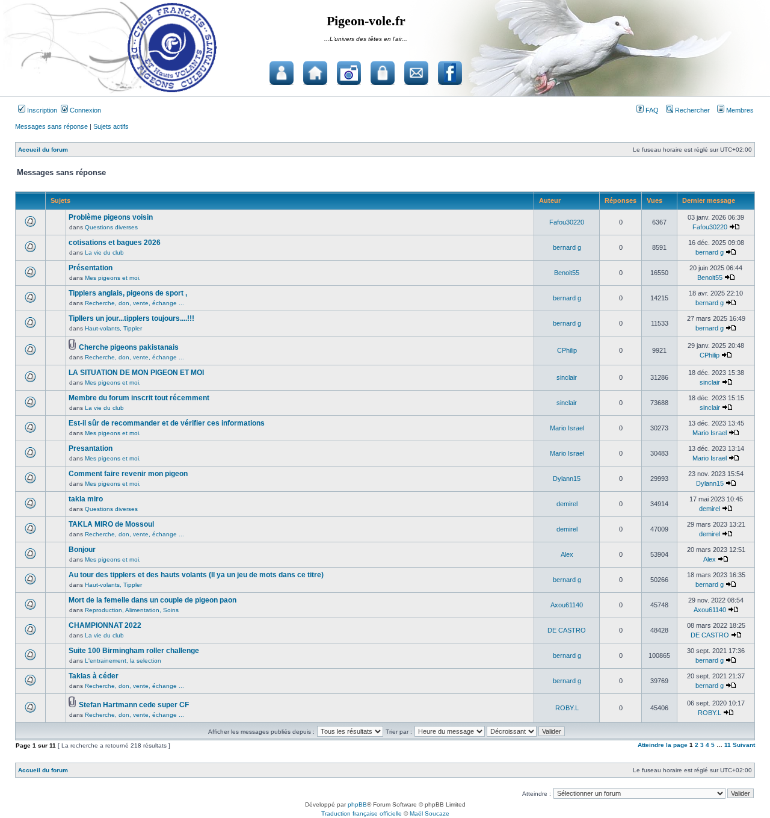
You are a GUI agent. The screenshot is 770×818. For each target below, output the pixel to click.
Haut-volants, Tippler (113, 328)
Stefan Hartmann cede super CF (134, 705)
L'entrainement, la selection (123, 660)
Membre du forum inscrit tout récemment (139, 398)
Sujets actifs (111, 126)
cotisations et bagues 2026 (115, 242)
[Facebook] (450, 73)
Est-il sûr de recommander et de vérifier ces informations (167, 423)
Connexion (84, 110)
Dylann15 (567, 478)
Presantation (90, 448)
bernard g (567, 247)
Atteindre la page (663, 745)
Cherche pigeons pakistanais (129, 347)
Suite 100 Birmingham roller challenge (134, 650)
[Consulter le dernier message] (734, 227)
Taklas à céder (94, 676)
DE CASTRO (566, 630)
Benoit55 (566, 272)
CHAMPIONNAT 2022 (105, 625)
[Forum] (281, 73)
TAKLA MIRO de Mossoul (111, 524)
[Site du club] (315, 73)
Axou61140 (566, 605)
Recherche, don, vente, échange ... (134, 303)
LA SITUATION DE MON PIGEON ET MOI (136, 372)
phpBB (357, 804)
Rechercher (691, 110)
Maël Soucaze (429, 813)
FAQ (651, 110)
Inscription (41, 110)
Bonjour (82, 549)
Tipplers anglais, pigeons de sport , (128, 293)
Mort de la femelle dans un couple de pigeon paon (152, 600)
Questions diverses (111, 227)
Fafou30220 (566, 222)
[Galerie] (349, 73)
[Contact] (416, 73)
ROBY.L (567, 707)
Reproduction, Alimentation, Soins (132, 610)
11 (727, 745)
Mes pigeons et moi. (113, 277)
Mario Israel (567, 428)
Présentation (90, 268)
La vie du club (104, 252)
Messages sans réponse (51, 126)
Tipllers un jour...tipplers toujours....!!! (131, 318)
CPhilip (567, 350)
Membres (739, 110)
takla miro (86, 499)
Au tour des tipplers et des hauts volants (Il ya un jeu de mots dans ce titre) (196, 575)
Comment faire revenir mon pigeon (128, 473)
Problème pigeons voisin (111, 217)
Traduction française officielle (361, 813)
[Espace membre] (383, 73)
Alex (567, 554)
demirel (567, 503)
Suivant (744, 745)
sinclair (566, 377)
